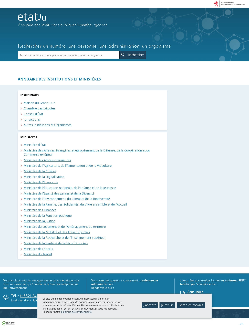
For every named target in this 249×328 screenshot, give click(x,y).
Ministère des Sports (38, 249)
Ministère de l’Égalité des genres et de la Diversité (59, 193)
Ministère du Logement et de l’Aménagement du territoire (65, 226)
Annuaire (195, 291)
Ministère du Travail (38, 254)
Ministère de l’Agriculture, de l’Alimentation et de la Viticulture (68, 165)
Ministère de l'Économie (41, 182)
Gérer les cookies (191, 305)
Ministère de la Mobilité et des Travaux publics (57, 232)
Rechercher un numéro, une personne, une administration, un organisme (94, 46)
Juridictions (32, 119)
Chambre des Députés (39, 108)
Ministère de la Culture (40, 171)
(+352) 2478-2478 (35, 295)
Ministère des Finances (40, 210)
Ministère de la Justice (39, 221)
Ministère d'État (35, 145)
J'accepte (150, 305)
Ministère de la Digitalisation (44, 177)
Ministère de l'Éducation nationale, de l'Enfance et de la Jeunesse (70, 188)
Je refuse (167, 305)
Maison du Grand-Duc (39, 103)
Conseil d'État (33, 114)
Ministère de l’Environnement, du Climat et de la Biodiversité (67, 199)
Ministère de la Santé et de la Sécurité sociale (56, 243)
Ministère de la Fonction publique (48, 215)
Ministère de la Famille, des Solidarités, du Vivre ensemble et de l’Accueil (75, 204)
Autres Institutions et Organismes (47, 125)
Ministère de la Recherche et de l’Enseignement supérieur (65, 237)
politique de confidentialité (76, 311)
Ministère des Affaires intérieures (47, 160)
